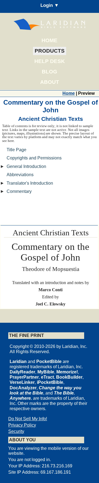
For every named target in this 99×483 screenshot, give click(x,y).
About (49, 82)
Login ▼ (49, 5)
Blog (49, 72)
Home (49, 40)
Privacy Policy (22, 425)
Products (50, 51)
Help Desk (49, 61)
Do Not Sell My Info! (27, 418)
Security (16, 431)
